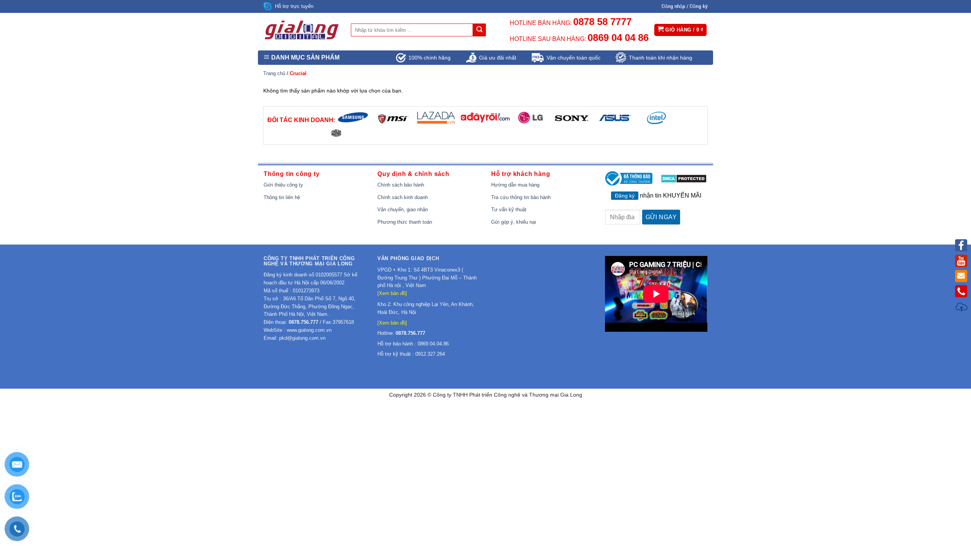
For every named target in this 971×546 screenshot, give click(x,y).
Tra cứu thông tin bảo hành (521, 197)
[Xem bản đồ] (392, 293)
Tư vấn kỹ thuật (508, 209)
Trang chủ (274, 73)
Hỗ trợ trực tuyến (294, 6)
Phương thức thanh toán (404, 222)
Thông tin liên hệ (282, 197)
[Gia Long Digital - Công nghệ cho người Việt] (301, 30)
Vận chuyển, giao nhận (402, 209)
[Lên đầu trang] (962, 308)
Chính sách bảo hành (400, 185)
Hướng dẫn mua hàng (515, 185)
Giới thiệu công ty (283, 185)
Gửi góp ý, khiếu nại (513, 222)
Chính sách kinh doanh (402, 197)
